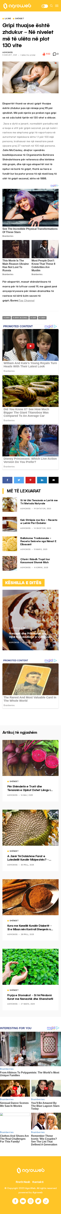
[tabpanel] (30, 620)
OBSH (43, 318)
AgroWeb (7, 53)
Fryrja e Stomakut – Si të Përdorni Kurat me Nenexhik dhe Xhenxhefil (30, 997)
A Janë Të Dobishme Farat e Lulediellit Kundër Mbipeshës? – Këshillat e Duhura (28, 858)
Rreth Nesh (23, 1182)
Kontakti (38, 1182)
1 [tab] (50, 594)
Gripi (7, 318)
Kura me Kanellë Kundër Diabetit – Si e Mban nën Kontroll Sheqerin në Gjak (30, 927)
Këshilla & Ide (18, 628)
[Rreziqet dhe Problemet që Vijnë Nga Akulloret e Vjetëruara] (30, 620)
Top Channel (26, 300)
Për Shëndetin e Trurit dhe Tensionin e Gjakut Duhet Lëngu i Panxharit (28, 788)
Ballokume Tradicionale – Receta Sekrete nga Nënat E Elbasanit (38, 541)
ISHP (34, 318)
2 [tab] (51, 594)
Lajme (8, 19)
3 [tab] (53, 594)
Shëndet (19, 19)
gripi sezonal (20, 318)
